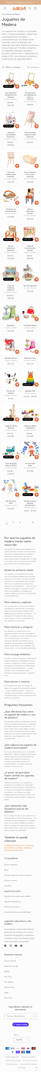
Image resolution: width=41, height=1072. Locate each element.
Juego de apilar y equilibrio (30, 427)
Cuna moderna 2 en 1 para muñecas (30, 174)
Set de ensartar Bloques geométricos (30, 503)
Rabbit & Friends (11, 966)
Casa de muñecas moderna (10, 288)
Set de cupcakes (30, 286)
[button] (5, 8)
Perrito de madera (11, 392)
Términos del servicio (30, 1060)
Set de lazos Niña (11, 502)
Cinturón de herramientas (10, 210)
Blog (6, 870)
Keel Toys (8, 998)
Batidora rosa (30, 358)
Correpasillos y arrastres (13, 848)
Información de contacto (28, 1064)
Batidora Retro (11, 358)
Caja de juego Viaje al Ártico (11, 464)
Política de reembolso (28, 1057)
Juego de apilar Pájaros (11, 427)
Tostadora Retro (30, 325)
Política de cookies (12, 907)
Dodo (6, 992)
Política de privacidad (13, 1060)
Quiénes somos (10, 880)
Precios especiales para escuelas (18, 875)
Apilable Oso (30, 391)
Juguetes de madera (12, 891)
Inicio (3, 14)
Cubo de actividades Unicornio (11, 135)
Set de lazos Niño (30, 464)
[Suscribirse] (34, 1016)
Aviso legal (22, 1068)
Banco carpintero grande (30, 211)
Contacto (8, 886)
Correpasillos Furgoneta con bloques (11, 95)
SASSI (6, 971)
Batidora (10, 325)
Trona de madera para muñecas (11, 174)
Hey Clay (8, 977)
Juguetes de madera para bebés (17, 896)
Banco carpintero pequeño (11, 248)
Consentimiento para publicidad (17, 912)
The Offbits (9, 982)
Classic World (10, 961)
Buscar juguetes (11, 864)
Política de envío (12, 1064)
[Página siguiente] (20, 527)
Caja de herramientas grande (30, 248)
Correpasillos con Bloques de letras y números (30, 96)
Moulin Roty (9, 987)
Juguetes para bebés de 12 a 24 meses (19, 845)
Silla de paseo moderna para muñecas (30, 135)
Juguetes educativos (12, 901)
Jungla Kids (15, 1057)
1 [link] (6, 522)
